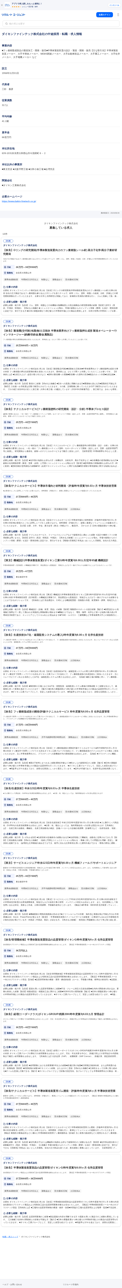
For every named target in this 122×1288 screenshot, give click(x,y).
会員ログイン (104, 15)
